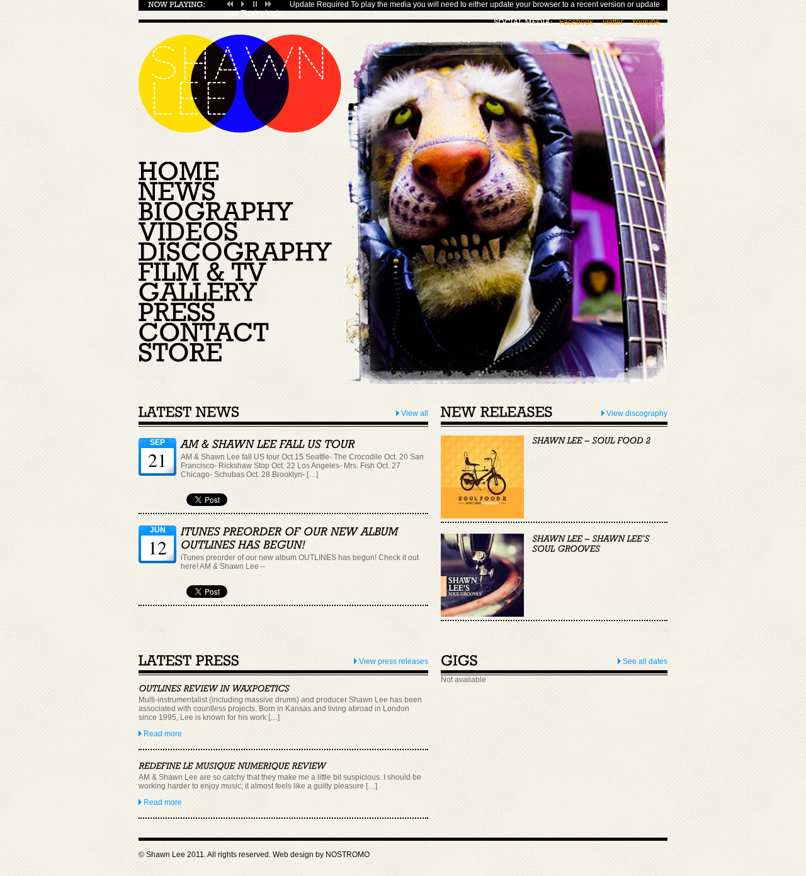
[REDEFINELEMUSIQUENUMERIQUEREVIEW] (232, 766)
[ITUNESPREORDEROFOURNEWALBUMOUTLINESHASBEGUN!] (291, 538)
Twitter (612, 22)
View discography (635, 413)
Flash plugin (262, 13)
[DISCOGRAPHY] (235, 253)
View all (413, 413)
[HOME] (179, 172)
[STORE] (181, 353)
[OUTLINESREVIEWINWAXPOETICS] (214, 689)
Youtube (646, 22)
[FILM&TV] (202, 273)
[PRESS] (177, 313)
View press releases (392, 661)
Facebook (576, 22)
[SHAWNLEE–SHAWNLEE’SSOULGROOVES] (592, 544)
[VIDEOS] (189, 232)
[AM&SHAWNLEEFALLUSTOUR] (268, 444)
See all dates (644, 661)
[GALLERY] (198, 293)
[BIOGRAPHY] (216, 212)
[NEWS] (178, 192)
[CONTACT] (204, 333)
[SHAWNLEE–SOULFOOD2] (591, 440)
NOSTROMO (348, 854)
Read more (162, 733)
